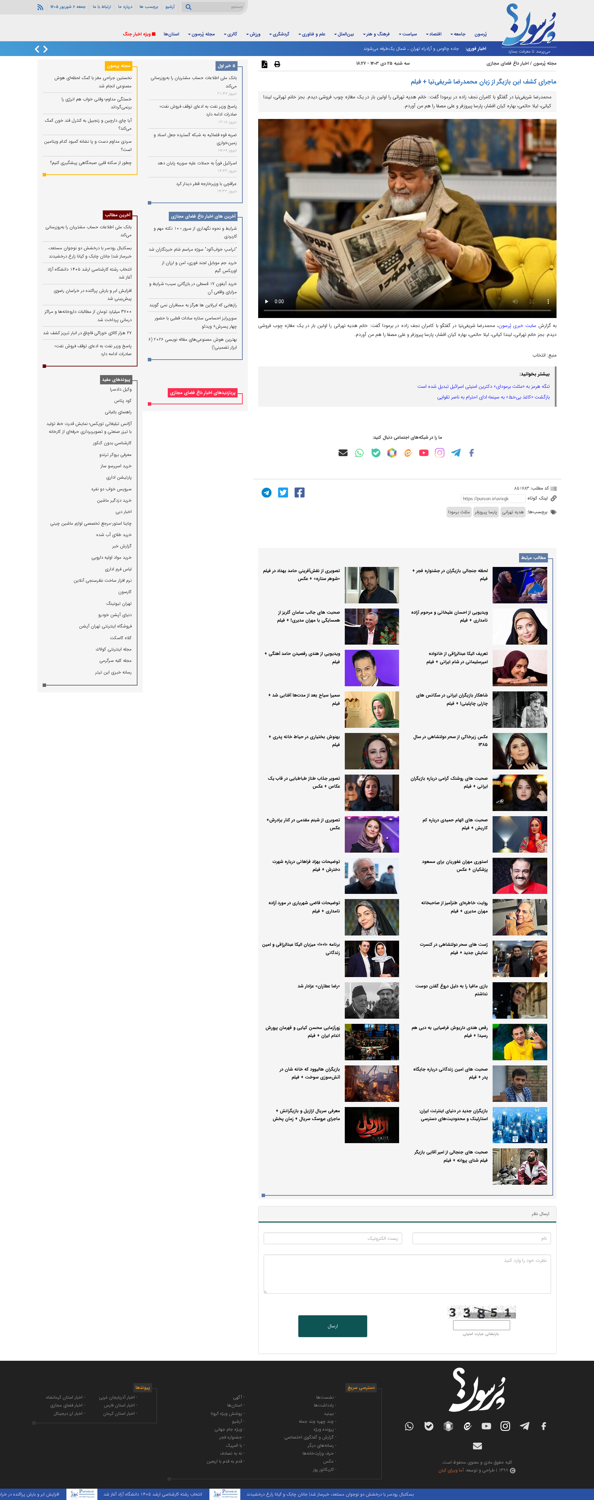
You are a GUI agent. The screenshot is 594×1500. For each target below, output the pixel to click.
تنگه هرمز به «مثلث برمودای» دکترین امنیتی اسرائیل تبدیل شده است (483, 386)
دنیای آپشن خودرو (115, 614)
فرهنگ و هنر (378, 34)
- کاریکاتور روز (325, 1469)
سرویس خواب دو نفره (111, 489)
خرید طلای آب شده (114, 534)
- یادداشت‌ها (325, 1405)
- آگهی (239, 1397)
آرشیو (170, 7)
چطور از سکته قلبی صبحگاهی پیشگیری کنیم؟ (91, 162)
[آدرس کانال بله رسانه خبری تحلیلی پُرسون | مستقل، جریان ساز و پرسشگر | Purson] (376, 453)
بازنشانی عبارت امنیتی (481, 1334)
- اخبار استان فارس (121, 1405)
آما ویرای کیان (451, 1470)
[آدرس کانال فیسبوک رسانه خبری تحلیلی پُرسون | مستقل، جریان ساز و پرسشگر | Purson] (471, 452)
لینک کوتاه (538, 498)
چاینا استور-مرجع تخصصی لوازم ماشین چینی (91, 523)
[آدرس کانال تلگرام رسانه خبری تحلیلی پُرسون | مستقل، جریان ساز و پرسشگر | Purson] (455, 453)
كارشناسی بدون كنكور (112, 443)
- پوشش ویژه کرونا (228, 1413)
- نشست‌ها (326, 1397)
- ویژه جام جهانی (229, 1429)
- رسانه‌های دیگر (322, 1445)
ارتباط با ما (102, 7)
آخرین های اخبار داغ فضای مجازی (203, 216)
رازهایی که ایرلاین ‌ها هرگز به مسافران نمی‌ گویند (193, 305)
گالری (232, 34)
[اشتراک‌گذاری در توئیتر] (282, 492)
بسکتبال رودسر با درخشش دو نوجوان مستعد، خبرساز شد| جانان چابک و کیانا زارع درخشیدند (375, 1494)
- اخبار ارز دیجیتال (69, 1413)
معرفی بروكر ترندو (115, 454)
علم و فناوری (313, 34)
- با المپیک (235, 1445)
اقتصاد (435, 34)
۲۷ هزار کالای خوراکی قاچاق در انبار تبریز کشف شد (87, 333)
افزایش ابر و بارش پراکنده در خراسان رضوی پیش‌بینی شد (52, 1494)
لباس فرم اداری (118, 569)
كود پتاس (123, 400)
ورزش (255, 34)
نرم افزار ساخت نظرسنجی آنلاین (103, 580)
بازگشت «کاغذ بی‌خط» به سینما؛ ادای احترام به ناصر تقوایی (493, 397)
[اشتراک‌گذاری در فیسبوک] (299, 492)
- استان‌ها (236, 1405)
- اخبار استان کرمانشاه (65, 1397)
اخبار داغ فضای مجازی (507, 63)
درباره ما (125, 7)
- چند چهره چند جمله (318, 1421)
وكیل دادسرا (121, 389)
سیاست (409, 34)
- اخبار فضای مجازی (67, 1405)
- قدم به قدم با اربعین (226, 1461)
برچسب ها (149, 7)
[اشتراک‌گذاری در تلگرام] (266, 492)
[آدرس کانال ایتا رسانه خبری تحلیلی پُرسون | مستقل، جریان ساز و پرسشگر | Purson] (407, 453)
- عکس (330, 1461)
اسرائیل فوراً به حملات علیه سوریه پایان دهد (197, 163)
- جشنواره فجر (232, 1437)
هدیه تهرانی (513, 512)
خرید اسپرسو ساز (116, 466)
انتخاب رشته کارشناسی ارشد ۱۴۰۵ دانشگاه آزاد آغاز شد (197, 1494)
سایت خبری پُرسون (517, 325)
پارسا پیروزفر (486, 512)
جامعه (459, 34)
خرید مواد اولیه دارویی (111, 557)
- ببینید (330, 1413)
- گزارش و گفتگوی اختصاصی (310, 1437)
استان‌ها (171, 34)
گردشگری (281, 34)
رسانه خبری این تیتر (113, 672)
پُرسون (480, 34)
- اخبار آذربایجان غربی (118, 1397)
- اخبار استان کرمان (120, 1413)
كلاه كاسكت (121, 638)
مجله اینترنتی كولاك (114, 649)
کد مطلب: (539, 488)
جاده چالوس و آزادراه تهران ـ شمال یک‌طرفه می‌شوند (411, 48)
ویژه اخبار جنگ (137, 34)
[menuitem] (480, 34)
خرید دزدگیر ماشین (114, 500)
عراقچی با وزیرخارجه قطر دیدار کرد (206, 183)
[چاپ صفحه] (276, 64)
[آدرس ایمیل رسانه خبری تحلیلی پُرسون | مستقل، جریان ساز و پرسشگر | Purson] (343, 452)
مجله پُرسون (203, 34)
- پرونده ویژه (325, 1429)
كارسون (125, 591)
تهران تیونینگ (119, 603)
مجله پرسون (118, 65)
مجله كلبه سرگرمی (115, 660)
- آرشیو (238, 1421)
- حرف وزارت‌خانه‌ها (319, 1453)
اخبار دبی (124, 511)
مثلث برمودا (459, 512)
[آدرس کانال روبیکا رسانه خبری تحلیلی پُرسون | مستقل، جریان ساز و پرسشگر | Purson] (391, 452)
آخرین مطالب (117, 215)
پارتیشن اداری (119, 477)
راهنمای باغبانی (118, 412)
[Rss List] (39, 7)
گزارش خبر (122, 546)
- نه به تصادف (232, 1453)
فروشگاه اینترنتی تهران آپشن (105, 626)
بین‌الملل (346, 34)
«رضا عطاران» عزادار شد (319, 986)
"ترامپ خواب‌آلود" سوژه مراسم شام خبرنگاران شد (192, 249)
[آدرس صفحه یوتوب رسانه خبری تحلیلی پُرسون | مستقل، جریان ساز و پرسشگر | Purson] (423, 452)
